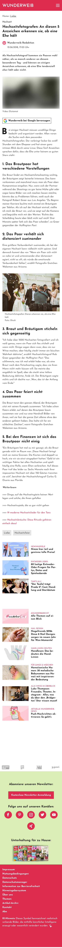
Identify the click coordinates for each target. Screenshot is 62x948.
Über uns (7, 895)
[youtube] (53, 815)
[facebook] (8, 815)
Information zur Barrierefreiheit (21, 886)
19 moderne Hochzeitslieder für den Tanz (29, 512)
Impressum (8, 869)
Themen (7, 899)
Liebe (13, 16)
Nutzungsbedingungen (15, 874)
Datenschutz (9, 878)
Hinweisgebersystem (14, 890)
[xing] (31, 826)
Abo (4, 911)
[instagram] (31, 815)
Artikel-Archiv (10, 903)
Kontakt (7, 907)
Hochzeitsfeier (22, 533)
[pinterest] (19, 815)
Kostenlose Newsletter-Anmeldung (31, 795)
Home (5, 16)
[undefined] (17, 770)
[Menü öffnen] (58, 5)
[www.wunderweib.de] (18, 5)
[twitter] (42, 815)
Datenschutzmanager (14, 882)
